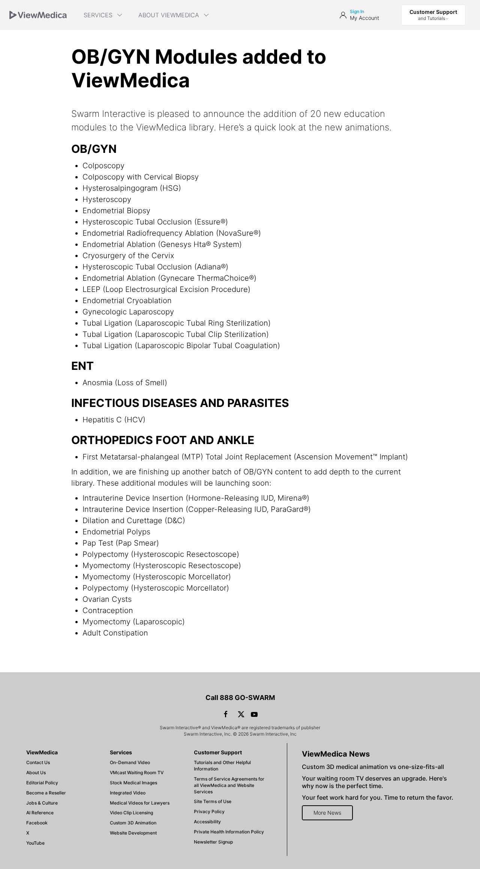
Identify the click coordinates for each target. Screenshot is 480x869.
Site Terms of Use (212, 801)
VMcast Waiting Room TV (137, 772)
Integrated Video (128, 793)
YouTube (35, 843)
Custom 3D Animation (133, 823)
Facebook (37, 823)
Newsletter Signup (213, 842)
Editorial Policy (42, 782)
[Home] (38, 15)
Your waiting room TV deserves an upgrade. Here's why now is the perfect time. (374, 782)
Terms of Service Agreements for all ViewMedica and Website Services (229, 785)
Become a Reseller (46, 793)
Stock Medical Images (133, 782)
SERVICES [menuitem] (98, 15)
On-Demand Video (130, 762)
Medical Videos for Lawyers (140, 803)
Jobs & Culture (42, 803)
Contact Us (38, 762)
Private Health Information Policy (229, 832)
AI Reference (40, 812)
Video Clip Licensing (131, 812)
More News (327, 812)
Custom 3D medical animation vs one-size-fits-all (373, 766)
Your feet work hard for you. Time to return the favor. (377, 797)
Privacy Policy (209, 811)
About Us (36, 772)
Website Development (133, 833)
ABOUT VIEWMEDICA (168, 15)
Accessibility (207, 821)
